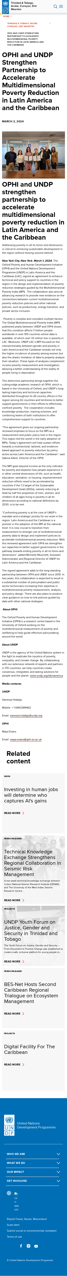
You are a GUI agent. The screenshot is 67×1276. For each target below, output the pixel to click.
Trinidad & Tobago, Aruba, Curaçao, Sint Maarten (24, 6)
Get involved (17, 1181)
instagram (28, 1246)
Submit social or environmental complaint (32, 1231)
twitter (13, 1246)
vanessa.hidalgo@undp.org (26, 715)
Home (6, 16)
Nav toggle (61, 6)
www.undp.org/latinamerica (46, 676)
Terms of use (14, 1237)
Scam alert (13, 1225)
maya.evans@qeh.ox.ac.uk (26, 739)
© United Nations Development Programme (30, 1260)
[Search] (16, 1202)
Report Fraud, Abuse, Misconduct (27, 1219)
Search (55, 6)
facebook (21, 1246)
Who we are (16, 1154)
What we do (16, 1163)
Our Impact (15, 1172)
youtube (36, 1246)
